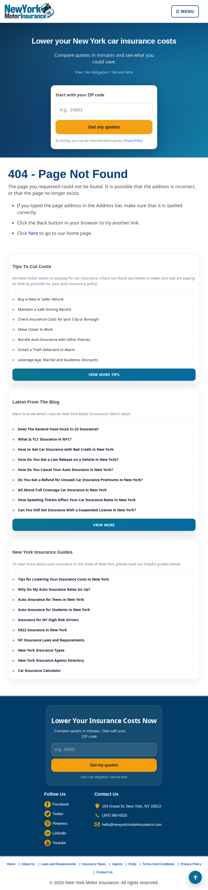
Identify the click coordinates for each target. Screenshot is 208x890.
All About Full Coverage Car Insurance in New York (62, 489)
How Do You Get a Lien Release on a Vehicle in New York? (68, 459)
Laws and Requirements (58, 864)
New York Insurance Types (41, 650)
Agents (117, 864)
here (33, 233)
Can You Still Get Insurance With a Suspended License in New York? (77, 510)
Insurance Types (94, 864)
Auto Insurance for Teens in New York (51, 599)
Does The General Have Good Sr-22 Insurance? (58, 429)
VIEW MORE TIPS (104, 374)
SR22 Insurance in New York (42, 629)
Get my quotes (104, 127)
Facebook (61, 804)
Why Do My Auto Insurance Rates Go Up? (54, 589)
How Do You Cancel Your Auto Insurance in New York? (65, 469)
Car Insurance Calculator (39, 670)
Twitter (58, 814)
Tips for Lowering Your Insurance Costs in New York (63, 579)
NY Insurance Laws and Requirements (51, 640)
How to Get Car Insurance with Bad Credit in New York (66, 449)
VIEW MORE (104, 524)
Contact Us (104, 872)
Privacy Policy (133, 140)
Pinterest (60, 823)
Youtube (59, 843)
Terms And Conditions (159, 864)
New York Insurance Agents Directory (51, 660)
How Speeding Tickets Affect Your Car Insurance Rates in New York (77, 499)
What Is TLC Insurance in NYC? (45, 439)
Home (11, 864)
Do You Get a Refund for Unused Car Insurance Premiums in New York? (80, 479)
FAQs (132, 864)
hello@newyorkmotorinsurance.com (132, 824)
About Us (28, 864)
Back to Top (195, 877)
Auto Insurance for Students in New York (54, 609)
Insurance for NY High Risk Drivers (48, 619)
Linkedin (59, 833)
